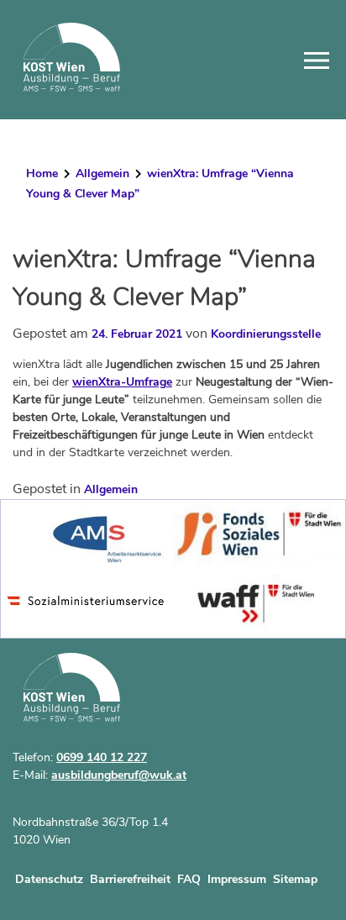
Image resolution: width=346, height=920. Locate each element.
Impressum (236, 879)
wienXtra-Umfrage (122, 382)
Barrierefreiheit (130, 879)
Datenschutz (49, 879)
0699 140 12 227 (101, 757)
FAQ (189, 879)
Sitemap (295, 879)
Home (42, 173)
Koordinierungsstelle (266, 334)
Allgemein (102, 173)
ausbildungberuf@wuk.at (118, 775)
